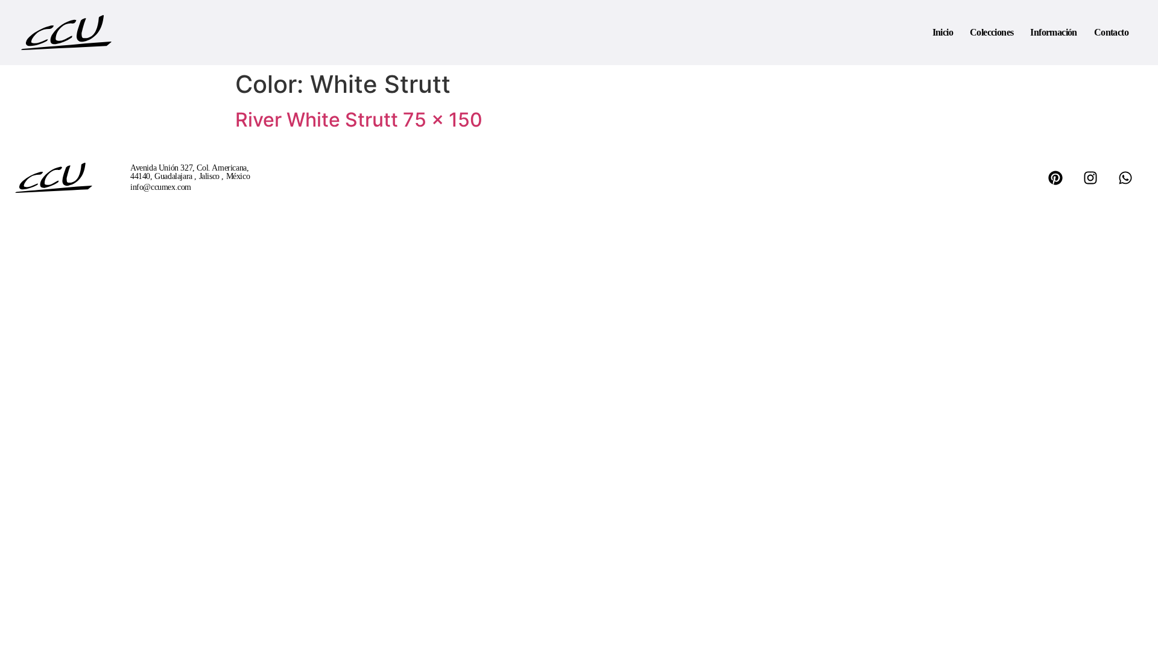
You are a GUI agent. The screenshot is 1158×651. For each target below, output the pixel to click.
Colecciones (991, 32)
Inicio (942, 32)
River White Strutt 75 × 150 (358, 119)
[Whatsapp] (1125, 178)
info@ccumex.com (160, 187)
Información (1053, 32)
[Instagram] (1090, 178)
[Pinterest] (1055, 178)
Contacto (1111, 32)
